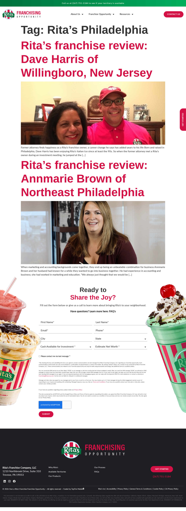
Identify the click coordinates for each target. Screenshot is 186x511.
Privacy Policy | (123, 489)
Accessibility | (112, 489)
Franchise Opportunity (100, 14)
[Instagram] (9, 481)
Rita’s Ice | (102, 489)
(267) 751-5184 (80, 3)
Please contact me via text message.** (55, 356)
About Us (75, 14)
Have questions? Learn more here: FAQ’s (93, 311)
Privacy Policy (78, 389)
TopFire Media (76, 489)
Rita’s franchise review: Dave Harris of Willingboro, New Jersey (86, 59)
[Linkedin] (5, 481)
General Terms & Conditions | (141, 489)
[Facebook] (14, 481)
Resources (125, 14)
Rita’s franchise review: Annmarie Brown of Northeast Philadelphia (84, 179)
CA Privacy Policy (171, 489)
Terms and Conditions (99, 382)
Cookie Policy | (158, 489)
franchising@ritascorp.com (46, 376)
